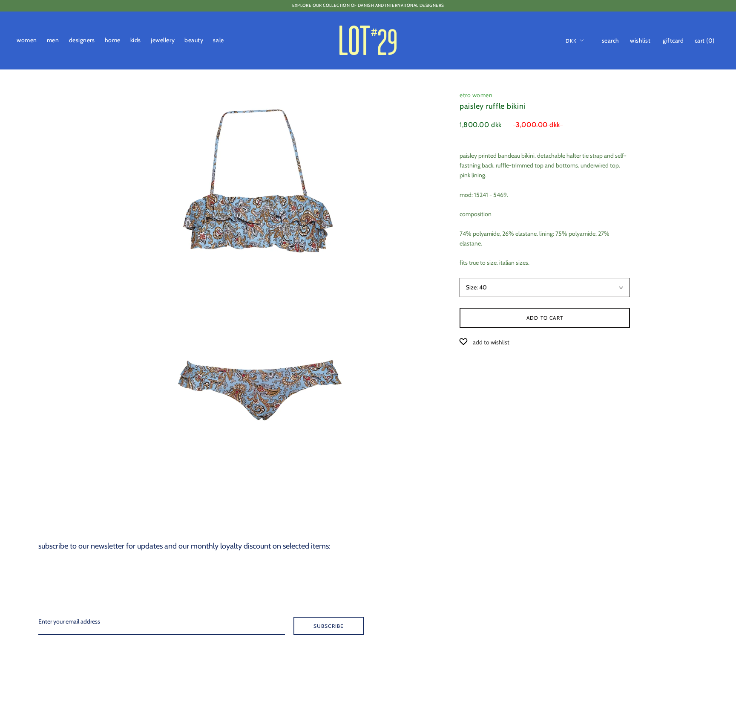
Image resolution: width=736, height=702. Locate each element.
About (665, 517)
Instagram (670, 658)
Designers (82, 40)
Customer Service (679, 545)
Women (27, 40)
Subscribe (328, 626)
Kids (135, 40)
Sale (218, 40)
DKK (571, 40)
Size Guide (670, 559)
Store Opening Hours (683, 531)
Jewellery (163, 40)
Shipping (669, 574)
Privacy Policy (675, 616)
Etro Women (476, 95)
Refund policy (674, 644)
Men (53, 40)
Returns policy (675, 588)
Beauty (193, 40)
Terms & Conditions (682, 602)
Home (113, 40)
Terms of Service (678, 630)
